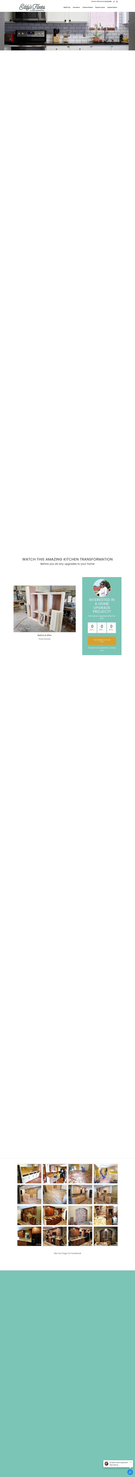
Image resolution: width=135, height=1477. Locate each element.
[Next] (71, 609)
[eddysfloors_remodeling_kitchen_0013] (105, 1215)
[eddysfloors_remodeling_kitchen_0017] (105, 1236)
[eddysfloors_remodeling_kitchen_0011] (55, 1215)
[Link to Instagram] (116, 1)
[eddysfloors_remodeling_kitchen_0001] (29, 1173)
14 (55, 630)
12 (51, 630)
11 (50, 630)
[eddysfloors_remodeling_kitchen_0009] (80, 1194)
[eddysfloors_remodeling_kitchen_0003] (80, 1173)
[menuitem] (67, 7)
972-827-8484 (108, 1)
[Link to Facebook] (113, 1)
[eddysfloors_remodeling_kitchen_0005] (105, 1173)
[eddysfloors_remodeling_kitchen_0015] (55, 1236)
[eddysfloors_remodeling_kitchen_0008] (105, 1194)
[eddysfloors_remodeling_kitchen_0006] (29, 1194)
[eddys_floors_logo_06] (32, 7)
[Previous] (18, 609)
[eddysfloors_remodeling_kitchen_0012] (80, 1215)
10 (48, 630)
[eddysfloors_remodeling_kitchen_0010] (29, 1215)
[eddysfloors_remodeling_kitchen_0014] (29, 1236)
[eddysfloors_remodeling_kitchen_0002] (55, 1173)
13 (53, 630)
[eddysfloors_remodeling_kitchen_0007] (55, 1194)
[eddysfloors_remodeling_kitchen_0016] (80, 1236)
